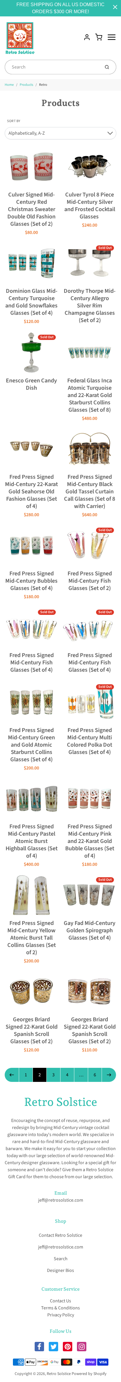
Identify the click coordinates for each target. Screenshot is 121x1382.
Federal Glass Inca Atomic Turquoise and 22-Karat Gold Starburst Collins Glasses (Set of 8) (89, 395)
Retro (43, 84)
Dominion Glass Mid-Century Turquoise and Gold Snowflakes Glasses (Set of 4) (31, 302)
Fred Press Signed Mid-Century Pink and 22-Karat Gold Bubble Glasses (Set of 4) (89, 841)
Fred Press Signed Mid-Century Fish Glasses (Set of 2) (90, 580)
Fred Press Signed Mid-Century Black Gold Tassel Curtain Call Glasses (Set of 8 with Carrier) (89, 491)
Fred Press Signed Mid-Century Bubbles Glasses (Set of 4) (31, 580)
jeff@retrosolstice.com (60, 1200)
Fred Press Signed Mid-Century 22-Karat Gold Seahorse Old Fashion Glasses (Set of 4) (31, 491)
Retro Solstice (60, 1102)
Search (61, 1259)
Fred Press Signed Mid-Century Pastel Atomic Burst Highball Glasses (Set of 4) (32, 841)
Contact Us (60, 1301)
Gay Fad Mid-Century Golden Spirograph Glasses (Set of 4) (89, 930)
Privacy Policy (60, 1315)
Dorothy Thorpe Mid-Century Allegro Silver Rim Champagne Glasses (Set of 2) (89, 305)
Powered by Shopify (89, 1374)
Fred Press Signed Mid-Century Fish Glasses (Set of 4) (31, 662)
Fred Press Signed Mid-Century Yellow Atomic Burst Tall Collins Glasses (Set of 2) (31, 938)
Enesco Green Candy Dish (31, 384)
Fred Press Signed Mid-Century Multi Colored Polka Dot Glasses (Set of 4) (89, 741)
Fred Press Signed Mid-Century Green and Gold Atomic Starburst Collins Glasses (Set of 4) (31, 745)
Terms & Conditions (60, 1308)
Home (9, 84)
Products (26, 84)
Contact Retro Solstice (60, 1235)
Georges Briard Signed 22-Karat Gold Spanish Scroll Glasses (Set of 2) (32, 1030)
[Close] (115, 7)
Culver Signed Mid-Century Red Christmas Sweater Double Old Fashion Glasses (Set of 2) (31, 209)
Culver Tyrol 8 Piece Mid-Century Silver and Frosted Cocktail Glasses (89, 206)
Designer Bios (60, 1270)
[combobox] (52, 67)
